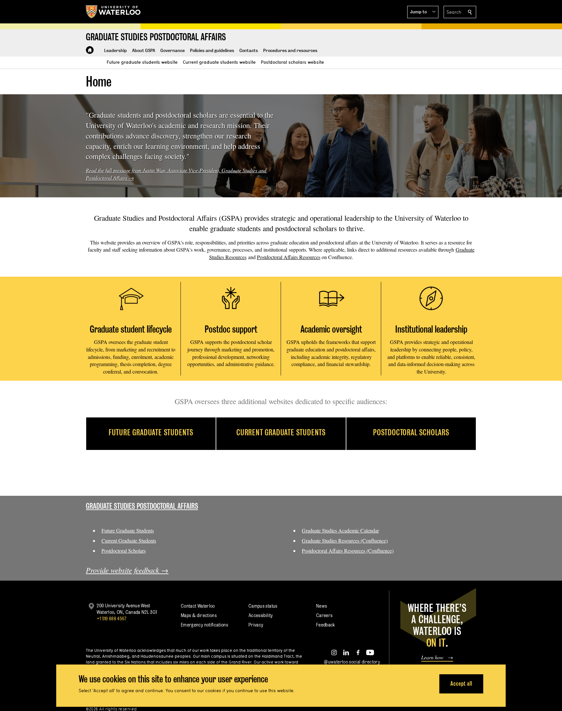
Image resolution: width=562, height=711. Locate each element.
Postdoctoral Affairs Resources (288, 257)
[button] (423, 12)
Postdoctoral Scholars (123, 550)
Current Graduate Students (128, 540)
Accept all (461, 683)
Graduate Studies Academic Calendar (340, 530)
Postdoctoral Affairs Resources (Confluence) (348, 550)
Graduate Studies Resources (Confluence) (345, 540)
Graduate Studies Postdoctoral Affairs (142, 506)
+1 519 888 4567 (112, 618)
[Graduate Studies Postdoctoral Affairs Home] (90, 50)
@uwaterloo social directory (352, 662)
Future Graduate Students (127, 530)
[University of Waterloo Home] (113, 11)
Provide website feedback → (127, 570)
